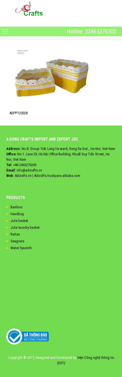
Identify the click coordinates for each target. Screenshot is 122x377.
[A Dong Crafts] (29, 8)
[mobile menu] (5, 22)
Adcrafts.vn (23, 175)
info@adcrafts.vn (29, 170)
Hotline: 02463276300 (91, 31)
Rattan (15, 234)
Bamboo (16, 207)
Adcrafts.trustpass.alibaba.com (57, 175)
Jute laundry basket (25, 227)
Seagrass (17, 241)
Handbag (17, 214)
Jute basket (19, 221)
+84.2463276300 (24, 165)
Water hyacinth (21, 248)
